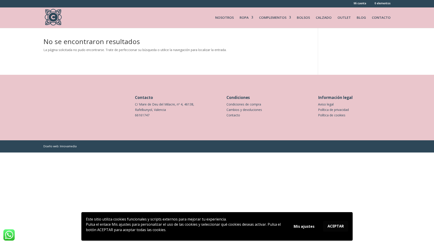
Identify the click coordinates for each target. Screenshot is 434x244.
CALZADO (324, 18)
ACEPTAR (336, 226)
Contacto (233, 115)
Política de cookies (331, 115)
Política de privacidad (333, 110)
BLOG (361, 18)
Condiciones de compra (243, 104)
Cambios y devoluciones (244, 110)
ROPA (244, 18)
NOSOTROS (224, 18)
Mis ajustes (304, 226)
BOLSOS (303, 18)
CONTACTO (381, 18)
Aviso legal (326, 104)
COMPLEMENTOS (272, 18)
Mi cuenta (360, 3)
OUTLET (344, 18)
